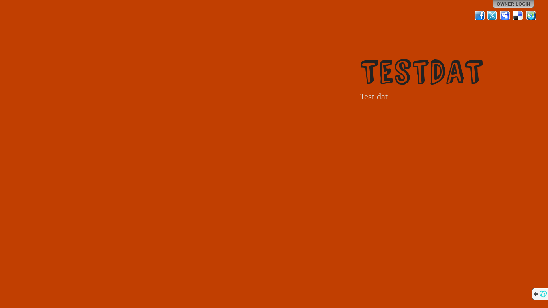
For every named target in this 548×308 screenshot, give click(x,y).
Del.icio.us (518, 15)
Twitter (492, 15)
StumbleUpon (531, 15)
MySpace (505, 15)
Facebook (479, 15)
